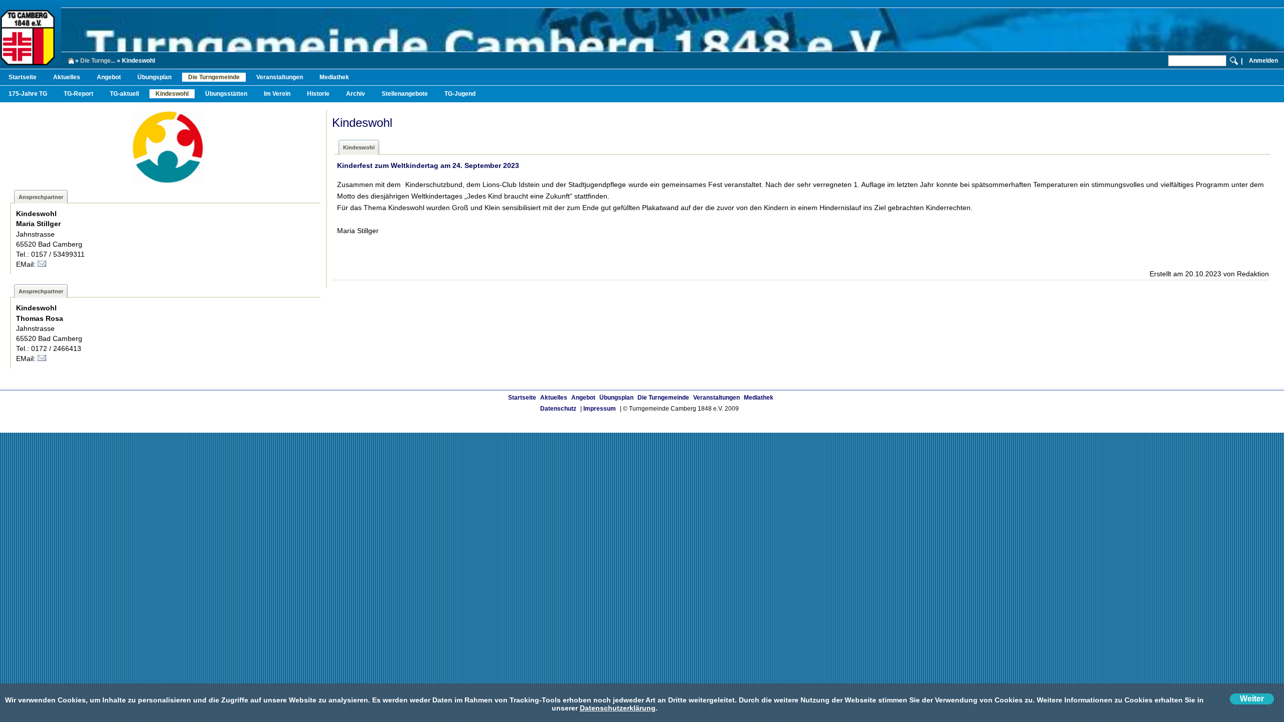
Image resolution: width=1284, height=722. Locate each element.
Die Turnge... (97, 61)
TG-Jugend (459, 93)
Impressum (599, 409)
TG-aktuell (124, 93)
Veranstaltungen (279, 77)
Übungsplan (154, 77)
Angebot (109, 77)
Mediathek (334, 77)
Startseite (23, 77)
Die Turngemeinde (214, 77)
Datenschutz (558, 409)
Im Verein (277, 93)
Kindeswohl (172, 93)
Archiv (355, 93)
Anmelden (1263, 61)
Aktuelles (66, 77)
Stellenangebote (405, 93)
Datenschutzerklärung (618, 708)
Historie (318, 93)
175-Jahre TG (28, 93)
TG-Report (78, 93)
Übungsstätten (226, 93)
